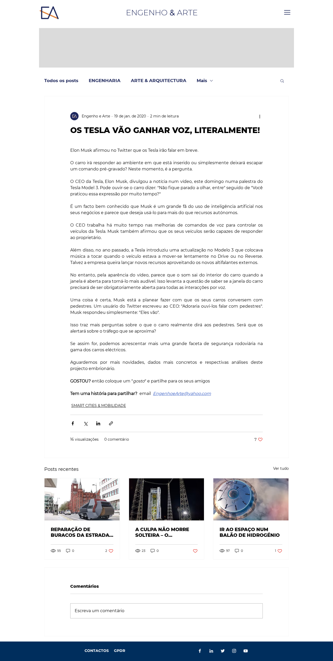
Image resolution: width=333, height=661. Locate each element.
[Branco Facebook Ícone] (199, 650)
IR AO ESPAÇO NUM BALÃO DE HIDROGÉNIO (250, 532)
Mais (202, 80)
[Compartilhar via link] (110, 423)
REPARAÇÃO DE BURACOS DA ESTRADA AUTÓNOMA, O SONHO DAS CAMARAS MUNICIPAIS (80, 532)
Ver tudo (281, 468)
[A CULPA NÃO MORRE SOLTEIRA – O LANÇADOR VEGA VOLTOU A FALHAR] (166, 499)
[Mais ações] (260, 116)
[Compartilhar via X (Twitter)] (85, 423)
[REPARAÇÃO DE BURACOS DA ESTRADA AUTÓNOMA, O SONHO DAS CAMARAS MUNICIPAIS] (82, 499)
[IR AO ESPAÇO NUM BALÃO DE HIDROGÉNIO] (251, 499)
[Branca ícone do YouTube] (245, 650)
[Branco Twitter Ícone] (222, 650)
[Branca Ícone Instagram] (234, 650)
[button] (287, 12)
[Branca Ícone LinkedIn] (211, 650)
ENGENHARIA (104, 80)
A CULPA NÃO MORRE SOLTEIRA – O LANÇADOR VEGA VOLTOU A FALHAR (162, 532)
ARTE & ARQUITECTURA (158, 80)
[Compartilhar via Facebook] (72, 423)
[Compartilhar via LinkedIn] (98, 423)
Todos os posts (61, 80)
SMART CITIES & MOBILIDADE (98, 405)
